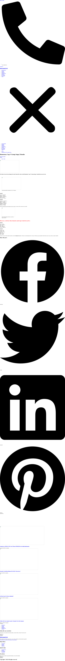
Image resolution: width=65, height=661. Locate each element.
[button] (32, 110)
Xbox (2, 76)
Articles (3, 71)
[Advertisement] (26, 520)
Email (1, 634)
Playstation (3, 75)
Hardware (3, 72)
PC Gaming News (8, 152)
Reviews (3, 74)
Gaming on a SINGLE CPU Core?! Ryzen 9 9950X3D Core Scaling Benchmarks (14, 546)
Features (3, 144)
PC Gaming (3, 148)
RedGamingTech (4, 68)
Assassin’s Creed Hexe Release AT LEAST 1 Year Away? (10, 571)
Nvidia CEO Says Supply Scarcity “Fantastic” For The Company (12, 621)
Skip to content (2, 0)
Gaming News (4, 73)
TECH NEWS (4, 70)
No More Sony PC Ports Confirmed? (6, 596)
